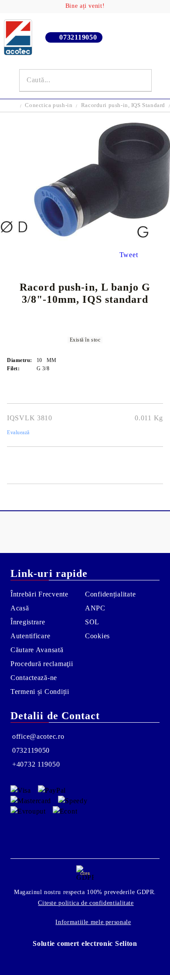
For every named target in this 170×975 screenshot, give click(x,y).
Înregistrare (27, 622)
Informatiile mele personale (93, 922)
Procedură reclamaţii (41, 663)
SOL (92, 622)
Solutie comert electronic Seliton (85, 943)
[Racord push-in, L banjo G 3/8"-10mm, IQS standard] (85, 238)
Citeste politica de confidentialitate (85, 903)
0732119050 (78, 37)
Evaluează (18, 432)
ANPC (95, 608)
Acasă (19, 608)
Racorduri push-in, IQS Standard (123, 105)
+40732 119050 (36, 764)
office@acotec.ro (38, 736)
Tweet (128, 254)
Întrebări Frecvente (39, 594)
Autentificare (30, 636)
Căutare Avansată (37, 649)
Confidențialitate (110, 594)
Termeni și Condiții (39, 691)
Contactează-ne (33, 677)
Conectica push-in (48, 105)
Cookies (97, 636)
